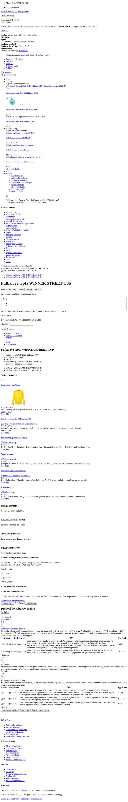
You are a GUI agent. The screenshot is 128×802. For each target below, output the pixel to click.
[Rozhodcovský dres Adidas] (18, 405)
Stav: (3, 294)
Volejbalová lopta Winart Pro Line (13, 471)
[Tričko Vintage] (8, 492)
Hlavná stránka (7, 268)
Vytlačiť (9, 338)
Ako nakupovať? (13, 753)
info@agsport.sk (12, 7)
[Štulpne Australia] (8, 459)
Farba (5, 299)
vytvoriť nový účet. (42, 55)
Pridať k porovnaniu (14, 333)
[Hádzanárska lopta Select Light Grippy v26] (12, 104)
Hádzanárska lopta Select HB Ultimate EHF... (22, 93)
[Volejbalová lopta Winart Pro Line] (15, 475)
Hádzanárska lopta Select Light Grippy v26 (21, 109)
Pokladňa (9, 64)
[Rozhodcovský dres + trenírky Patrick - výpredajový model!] (23, 157)
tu (61, 795)
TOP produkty (11, 751)
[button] (13, 629)
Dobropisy (10, 772)
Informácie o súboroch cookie (18, 736)
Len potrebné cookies (10, 710)
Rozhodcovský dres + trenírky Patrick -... (20, 162)
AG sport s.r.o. (27, 790)
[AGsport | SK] (7, 72)
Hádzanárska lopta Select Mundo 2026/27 (21, 121)
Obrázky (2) (11, 344)
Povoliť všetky (31, 603)
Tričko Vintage (6, 487)
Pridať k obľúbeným (14, 335)
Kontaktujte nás (12, 734)
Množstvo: (5, 324)
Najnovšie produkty (14, 748)
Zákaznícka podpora (14, 725)
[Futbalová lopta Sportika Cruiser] (20, 145)
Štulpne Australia (7, 454)
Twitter (21, 289)
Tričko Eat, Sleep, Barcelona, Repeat (14, 438)
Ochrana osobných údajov (16, 730)
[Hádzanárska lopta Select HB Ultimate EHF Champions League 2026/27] (36, 86)
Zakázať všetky (7, 603)
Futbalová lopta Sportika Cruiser (18, 150)
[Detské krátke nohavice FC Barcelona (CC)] (19, 424)
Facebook (12, 289)
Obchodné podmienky (15, 732)
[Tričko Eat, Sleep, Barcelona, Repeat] (8, 442)
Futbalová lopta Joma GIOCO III (18, 138)
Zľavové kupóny (12, 778)
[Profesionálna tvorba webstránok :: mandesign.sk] (21, 799)
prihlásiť (25, 55)
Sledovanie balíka (13, 755)
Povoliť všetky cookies (40, 710)
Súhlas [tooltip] (5, 612)
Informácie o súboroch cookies (13, 601)
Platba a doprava (12, 727)
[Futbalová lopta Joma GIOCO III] (20, 133)
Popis (8, 342)
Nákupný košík (12, 66)
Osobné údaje (11, 776)
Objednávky (11, 769)
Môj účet (9, 61)
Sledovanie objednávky (15, 781)
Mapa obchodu (12, 757)
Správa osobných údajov (16, 759)
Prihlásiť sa (10, 68)
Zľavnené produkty (13, 746)
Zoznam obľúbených (14, 59)
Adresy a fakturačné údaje (16, 774)
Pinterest (38, 289)
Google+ (29, 289)
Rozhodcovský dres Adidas (10, 385)
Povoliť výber (25, 710)
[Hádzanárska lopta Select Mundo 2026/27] (24, 116)
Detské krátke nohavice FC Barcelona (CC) (16, 419)
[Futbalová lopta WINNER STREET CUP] (23, 275)
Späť (4, 707)
